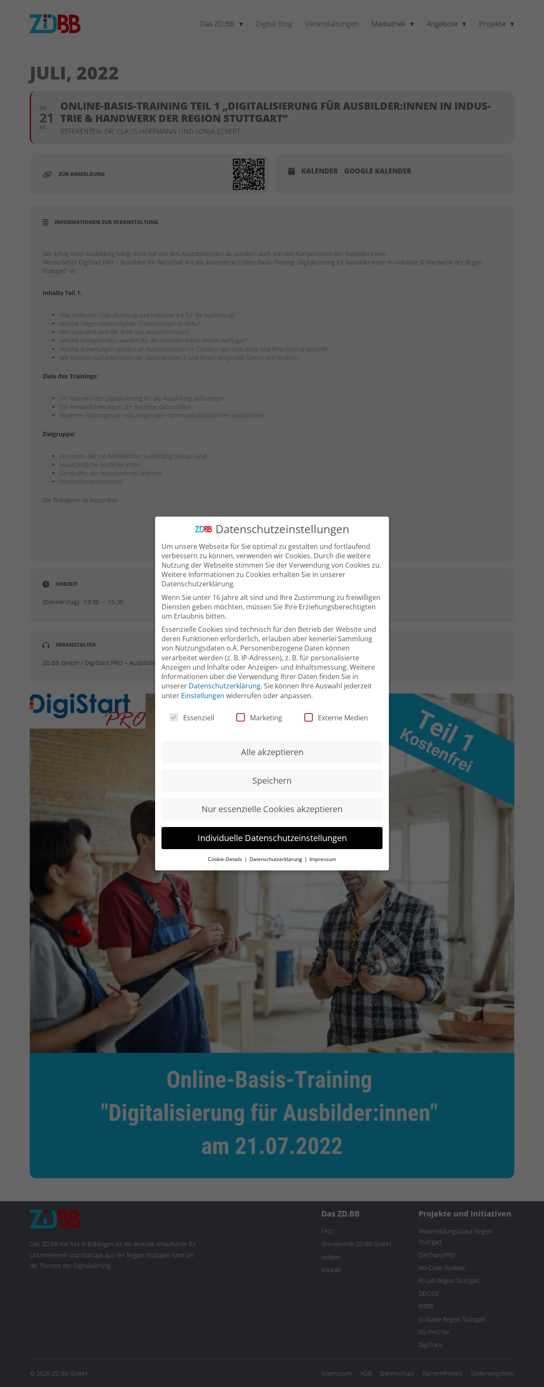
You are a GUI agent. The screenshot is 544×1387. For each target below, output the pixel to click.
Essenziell (198, 717)
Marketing (266, 717)
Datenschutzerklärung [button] (276, 859)
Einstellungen (202, 695)
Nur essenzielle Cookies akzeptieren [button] (272, 809)
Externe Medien (343, 717)
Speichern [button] (272, 780)
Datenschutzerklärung (225, 686)
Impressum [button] (322, 859)
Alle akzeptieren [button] (272, 752)
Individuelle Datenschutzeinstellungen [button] (272, 838)
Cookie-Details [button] (226, 859)
